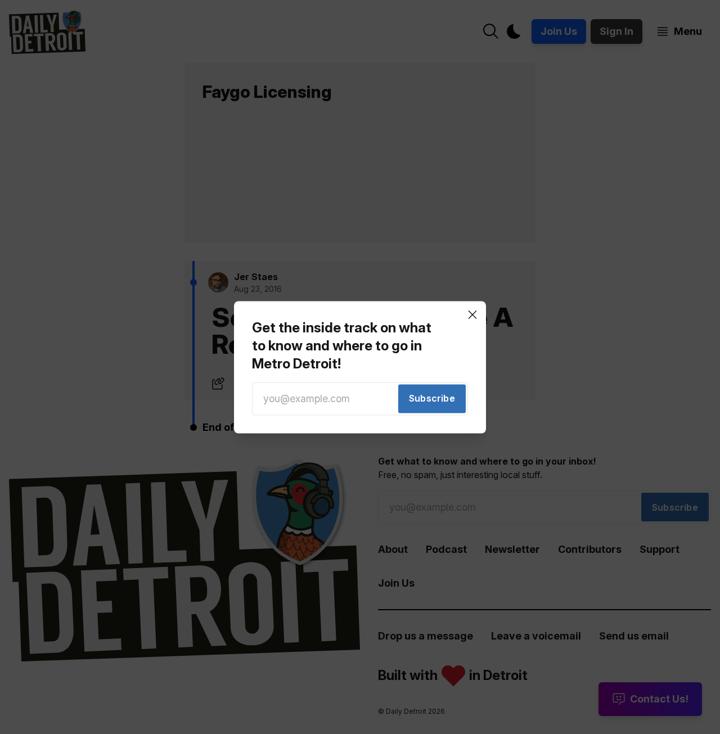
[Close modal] (472, 314)
